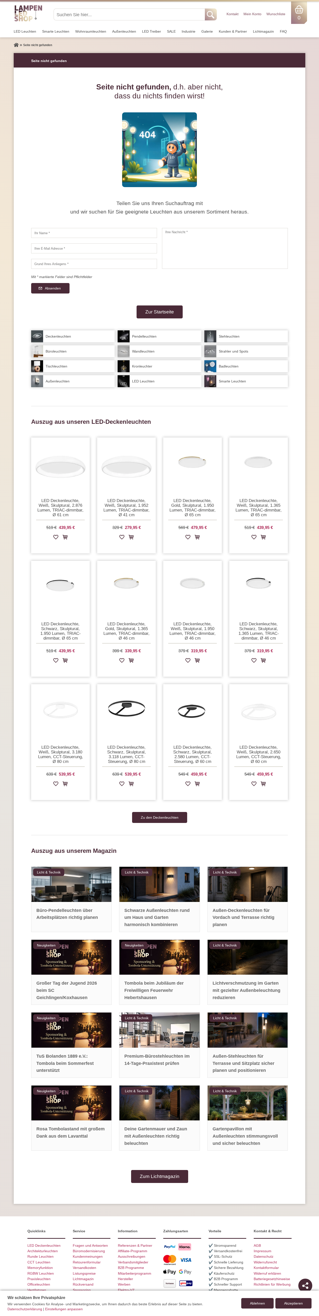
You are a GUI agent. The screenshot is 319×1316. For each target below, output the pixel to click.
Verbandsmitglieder (133, 1262)
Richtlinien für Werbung (272, 1284)
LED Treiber (151, 31)
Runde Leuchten (40, 1256)
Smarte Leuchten (55, 31)
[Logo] (28, 21)
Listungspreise (84, 1273)
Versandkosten (84, 1268)
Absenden (53, 288)
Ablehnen (257, 1303)
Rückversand (83, 1284)
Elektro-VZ (126, 1290)
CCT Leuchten (38, 1262)
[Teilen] (305, 1285)
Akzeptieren (293, 1303)
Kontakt (233, 14)
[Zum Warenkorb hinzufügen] (65, 538)
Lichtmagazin (263, 31)
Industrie (188, 31)
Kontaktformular (266, 1268)
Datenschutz (263, 1256)
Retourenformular (87, 1262)
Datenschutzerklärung (24, 1309)
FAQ (283, 31)
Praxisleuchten (39, 1279)
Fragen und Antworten (90, 1245)
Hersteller (125, 1279)
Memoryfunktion (40, 1268)
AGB (257, 1245)
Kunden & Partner (233, 31)
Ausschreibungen (131, 1256)
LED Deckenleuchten (44, 1245)
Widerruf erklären (267, 1273)
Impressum (262, 1251)
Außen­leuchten (124, 31)
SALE (171, 31)
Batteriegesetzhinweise (272, 1279)
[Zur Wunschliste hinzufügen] (56, 538)
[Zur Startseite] (16, 45)
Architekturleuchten (42, 1251)
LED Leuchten (25, 31)
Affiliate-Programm (132, 1251)
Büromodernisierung (89, 1251)
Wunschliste (275, 14)
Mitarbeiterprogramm (134, 1273)
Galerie (207, 31)
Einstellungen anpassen (64, 1309)
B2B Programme (131, 1268)
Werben (124, 1284)
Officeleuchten (38, 1284)
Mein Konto (252, 14)
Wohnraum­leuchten (90, 31)
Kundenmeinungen (88, 1256)
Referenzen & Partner (135, 1245)
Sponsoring (82, 1290)
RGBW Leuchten (40, 1273)
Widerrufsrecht (265, 1262)
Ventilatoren (36, 1290)
